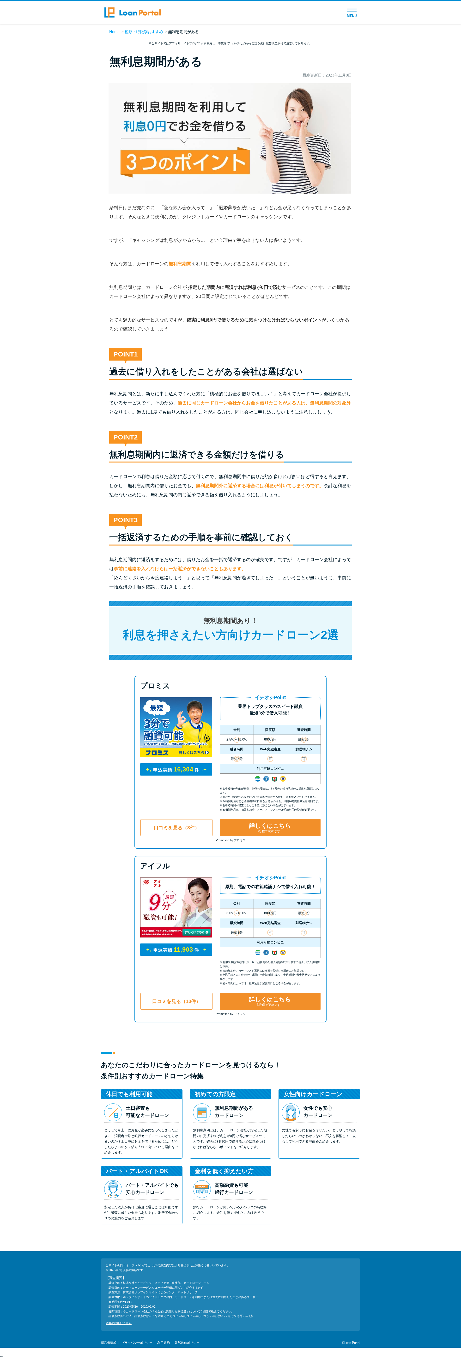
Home (114, 32)
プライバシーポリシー (136, 1343)
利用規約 (163, 1343)
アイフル (155, 866)
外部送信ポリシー (187, 1343)
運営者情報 (108, 1343)
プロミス (155, 686)
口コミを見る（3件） (177, 827)
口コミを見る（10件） (176, 1001)
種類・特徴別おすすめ (144, 32)
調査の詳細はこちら (119, 1323)
